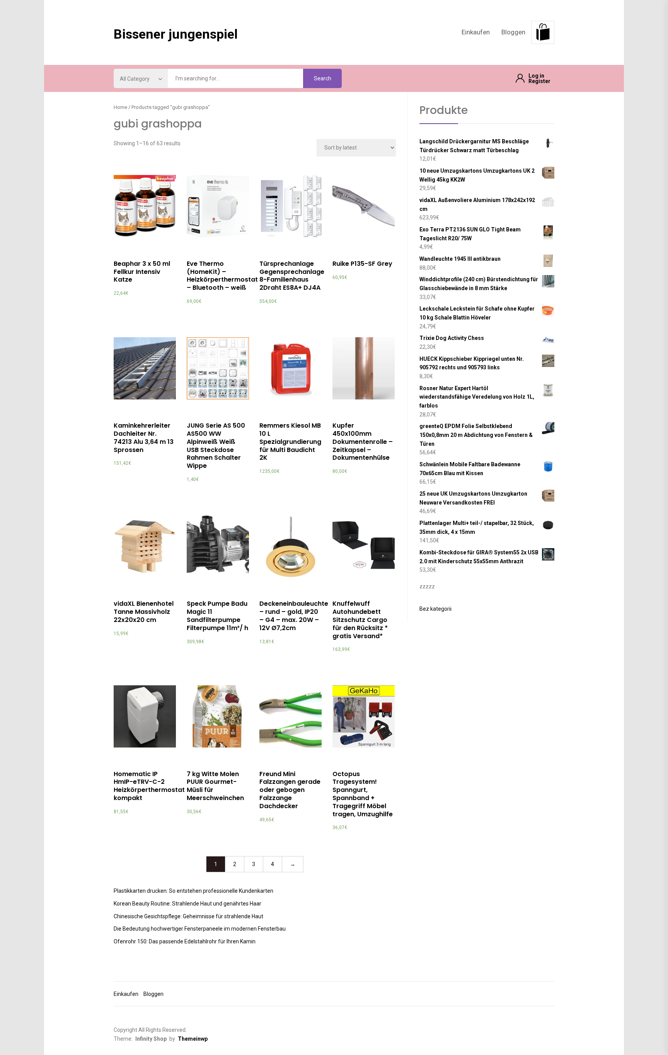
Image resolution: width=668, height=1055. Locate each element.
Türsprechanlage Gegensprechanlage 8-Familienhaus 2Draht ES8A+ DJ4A (291, 275)
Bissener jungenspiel (176, 34)
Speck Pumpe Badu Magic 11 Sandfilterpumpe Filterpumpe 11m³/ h (217, 615)
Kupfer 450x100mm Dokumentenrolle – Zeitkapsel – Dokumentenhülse (362, 441)
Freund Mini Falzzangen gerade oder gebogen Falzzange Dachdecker (289, 790)
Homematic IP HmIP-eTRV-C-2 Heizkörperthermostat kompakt (149, 786)
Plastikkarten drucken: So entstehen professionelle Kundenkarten (193, 891)
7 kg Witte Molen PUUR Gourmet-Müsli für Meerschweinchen (215, 786)
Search (322, 78)
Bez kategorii (435, 609)
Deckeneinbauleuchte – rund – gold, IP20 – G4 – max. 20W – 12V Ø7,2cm (293, 615)
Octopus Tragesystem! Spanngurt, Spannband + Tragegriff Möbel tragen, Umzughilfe (362, 794)
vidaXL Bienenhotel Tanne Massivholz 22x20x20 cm (144, 611)
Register (539, 81)
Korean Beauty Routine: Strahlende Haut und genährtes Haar (187, 903)
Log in (536, 75)
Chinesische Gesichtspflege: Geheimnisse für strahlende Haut (188, 916)
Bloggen (513, 32)
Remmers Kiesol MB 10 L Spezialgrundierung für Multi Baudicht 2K (290, 441)
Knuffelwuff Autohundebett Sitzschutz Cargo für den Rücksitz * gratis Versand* (360, 619)
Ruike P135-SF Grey (362, 263)
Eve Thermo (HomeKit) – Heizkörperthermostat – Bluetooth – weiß (222, 275)
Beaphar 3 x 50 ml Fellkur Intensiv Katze (142, 271)
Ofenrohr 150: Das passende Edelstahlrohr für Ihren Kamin (185, 941)
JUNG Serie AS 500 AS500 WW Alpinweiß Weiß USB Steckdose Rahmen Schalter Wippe (216, 445)
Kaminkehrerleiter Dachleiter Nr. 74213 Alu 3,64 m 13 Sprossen (144, 437)
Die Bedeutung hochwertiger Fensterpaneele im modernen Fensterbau (200, 929)
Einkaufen (476, 32)
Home (120, 107)
